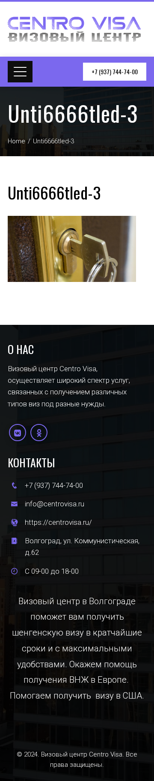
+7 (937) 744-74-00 (115, 71)
